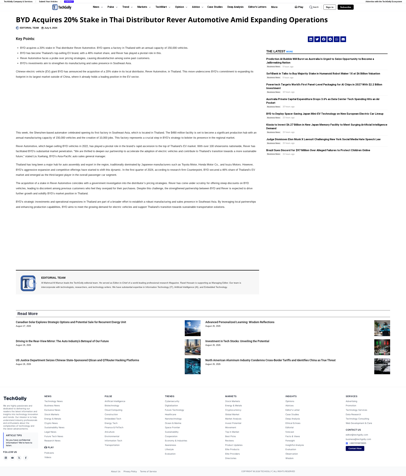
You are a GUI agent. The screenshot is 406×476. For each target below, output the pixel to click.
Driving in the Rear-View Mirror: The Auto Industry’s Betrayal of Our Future (62, 341)
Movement (230, 427)
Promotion (351, 405)
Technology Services (356, 410)
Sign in (330, 7)
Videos (47, 457)
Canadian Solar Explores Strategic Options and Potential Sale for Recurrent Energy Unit (71, 322)
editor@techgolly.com (357, 434)
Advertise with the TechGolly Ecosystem (384, 1)
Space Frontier (172, 427)
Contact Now (355, 448)
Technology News (53, 401)
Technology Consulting (357, 418)
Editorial (289, 427)
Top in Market (232, 432)
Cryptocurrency (233, 410)
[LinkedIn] (5, 457)
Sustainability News (54, 427)
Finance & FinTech (114, 427)
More (274, 7)
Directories (230, 458)
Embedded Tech (113, 418)
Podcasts (49, 453)
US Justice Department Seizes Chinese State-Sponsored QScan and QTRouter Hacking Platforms (77, 360)
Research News (52, 440)
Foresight (290, 440)
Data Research (353, 414)
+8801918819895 (357, 443)
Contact (69, 1)
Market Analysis (233, 418)
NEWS (47, 396)
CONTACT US (353, 429)
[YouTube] (12, 457)
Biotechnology (112, 405)
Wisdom (289, 458)
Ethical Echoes (292, 423)
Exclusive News (52, 410)
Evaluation (170, 454)
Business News (52, 405)
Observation (291, 454)
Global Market (232, 414)
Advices (289, 405)
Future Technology (174, 410)
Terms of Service (148, 471)
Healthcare (170, 414)
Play (300, 7)
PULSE (108, 396)
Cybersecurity (172, 401)
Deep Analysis (292, 418)
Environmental (112, 436)
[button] (311, 39)
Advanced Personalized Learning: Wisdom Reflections (239, 322)
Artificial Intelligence (115, 401)
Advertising (351, 401)
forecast (289, 432)
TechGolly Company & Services (18, 1)
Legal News (50, 432)
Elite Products (232, 449)
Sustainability (172, 432)
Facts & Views (292, 436)
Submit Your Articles (48, 1)
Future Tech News (53, 436)
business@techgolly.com (358, 439)
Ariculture (110, 432)
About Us (115, 471)
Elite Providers (232, 454)
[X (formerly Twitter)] (19, 457)
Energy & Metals (52, 418)
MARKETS (231, 396)
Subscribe (345, 7)
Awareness (170, 445)
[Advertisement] (137, 105)
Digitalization (171, 405)
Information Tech (113, 440)
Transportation (112, 445)
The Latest (279, 51)
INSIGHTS (291, 396)
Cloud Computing (113, 410)
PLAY (51, 447)
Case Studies (292, 414)
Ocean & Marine (173, 423)
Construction (111, 414)
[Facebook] (25, 457)
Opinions (289, 401)
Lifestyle (169, 449)
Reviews (229, 440)
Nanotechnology (173, 418)
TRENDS (169, 396)
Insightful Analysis (294, 445)
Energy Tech (111, 423)
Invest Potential (233, 423)
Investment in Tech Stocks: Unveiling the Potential (237, 341)
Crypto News (51, 423)
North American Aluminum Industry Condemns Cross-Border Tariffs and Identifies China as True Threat (270, 360)
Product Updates (233, 445)
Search (316, 7)
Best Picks (230, 436)
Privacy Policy (130, 471)
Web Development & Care (359, 423)
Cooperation (171, 436)
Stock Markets (51, 414)
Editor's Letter (292, 410)
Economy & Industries (176, 440)
